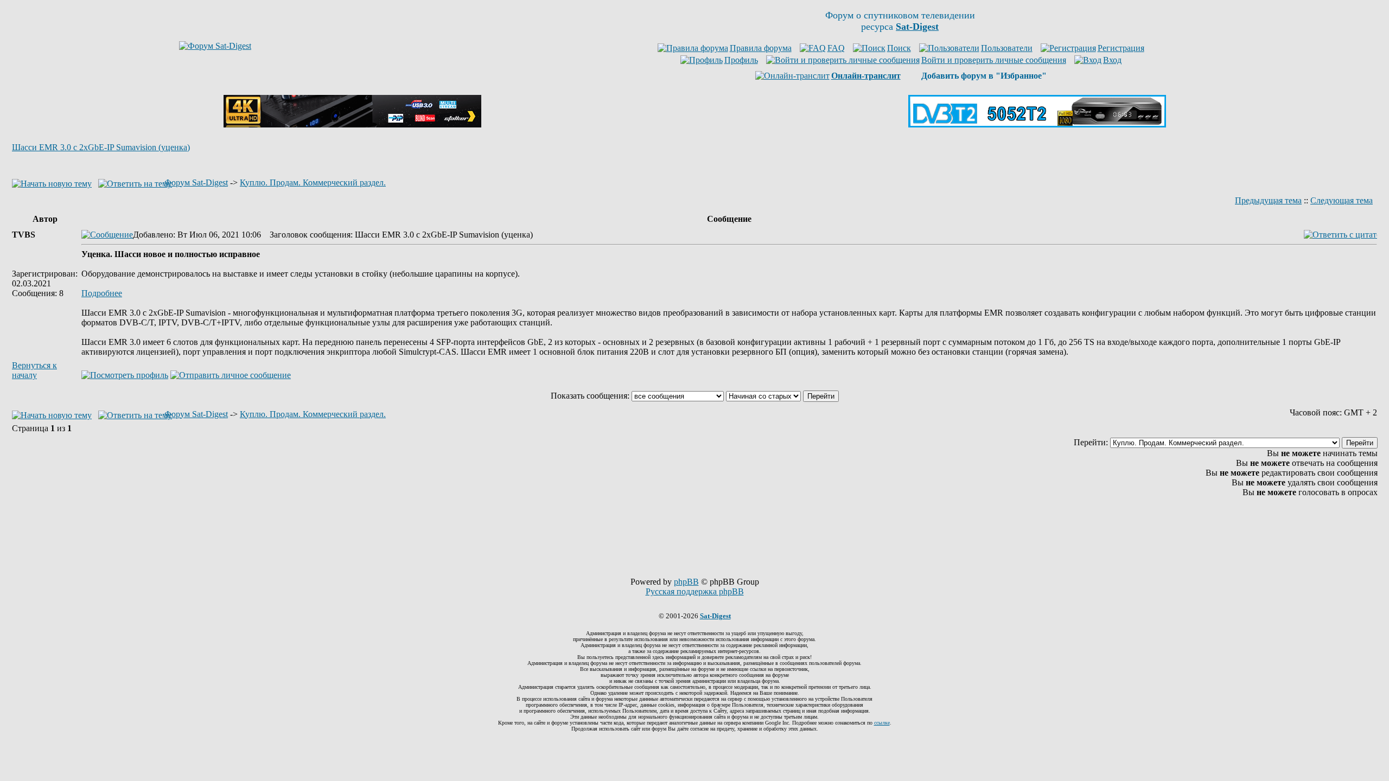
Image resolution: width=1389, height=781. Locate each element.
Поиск (899, 48)
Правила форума (761, 48)
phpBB (686, 581)
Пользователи (1007, 48)
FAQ (836, 48)
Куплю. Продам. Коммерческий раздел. (313, 182)
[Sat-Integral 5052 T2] (1037, 124)
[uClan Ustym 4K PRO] (352, 124)
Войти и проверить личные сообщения (993, 60)
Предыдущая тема (1268, 200)
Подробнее (101, 293)
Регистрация (1121, 48)
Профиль (741, 60)
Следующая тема (1341, 200)
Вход (1112, 60)
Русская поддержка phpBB (695, 591)
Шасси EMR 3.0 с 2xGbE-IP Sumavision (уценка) (101, 147)
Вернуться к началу (34, 370)
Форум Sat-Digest (196, 182)
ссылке (882, 723)
